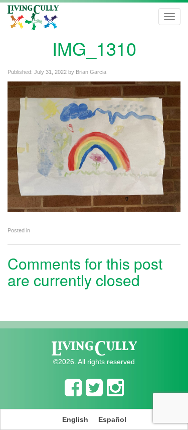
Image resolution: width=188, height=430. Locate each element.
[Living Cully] (33, 17)
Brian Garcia (91, 72)
